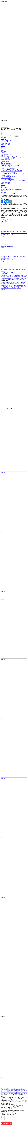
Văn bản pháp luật (5, 143)
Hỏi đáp (3, 146)
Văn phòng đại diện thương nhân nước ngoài (13, 283)
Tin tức (2, 162)
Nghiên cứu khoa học (16, 278)
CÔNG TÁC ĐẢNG (6, 178)
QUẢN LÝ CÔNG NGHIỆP (8, 166)
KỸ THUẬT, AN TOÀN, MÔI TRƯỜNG (11, 171)
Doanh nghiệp (4, 282)
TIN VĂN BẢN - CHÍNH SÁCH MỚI (10, 165)
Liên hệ (2, 147)
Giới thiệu (3, 139)
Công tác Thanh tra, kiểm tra (17, 279)
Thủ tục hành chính (5, 144)
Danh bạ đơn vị (6, 279)
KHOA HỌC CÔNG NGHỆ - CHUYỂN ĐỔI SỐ (13, 180)
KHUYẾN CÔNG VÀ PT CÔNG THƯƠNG (12, 173)
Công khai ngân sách (13, 282)
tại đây (2, 217)
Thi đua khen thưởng (14, 276)
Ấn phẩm (20, 282)
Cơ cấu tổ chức (4, 141)
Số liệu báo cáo (7, 278)
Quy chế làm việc (5, 161)
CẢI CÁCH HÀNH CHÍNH (8, 176)
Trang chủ (3, 137)
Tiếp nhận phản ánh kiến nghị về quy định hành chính (13, 284)
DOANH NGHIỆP (5, 175)
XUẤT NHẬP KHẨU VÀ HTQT (9, 169)
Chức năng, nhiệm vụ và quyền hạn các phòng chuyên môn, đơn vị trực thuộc (12, 157)
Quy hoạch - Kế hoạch (6, 275)
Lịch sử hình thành (5, 159)
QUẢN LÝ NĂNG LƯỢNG (8, 172)
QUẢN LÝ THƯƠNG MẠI (8, 168)
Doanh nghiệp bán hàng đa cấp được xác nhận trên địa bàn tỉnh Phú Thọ (13, 286)
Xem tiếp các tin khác (6, 219)
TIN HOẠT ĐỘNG (6, 164)
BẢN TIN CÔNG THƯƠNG (8, 179)
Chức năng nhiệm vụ (6, 140)
